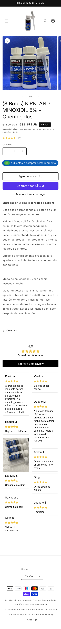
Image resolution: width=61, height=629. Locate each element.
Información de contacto (44, 609)
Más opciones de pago (30, 194)
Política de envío (44, 615)
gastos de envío (31, 129)
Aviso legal (32, 620)
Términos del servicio (18, 609)
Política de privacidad (22, 615)
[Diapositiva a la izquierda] (23, 96)
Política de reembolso (36, 604)
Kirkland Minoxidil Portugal (27, 600)
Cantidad (7, 144)
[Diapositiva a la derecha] (38, 96)
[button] (7, 21)
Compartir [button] (12, 330)
